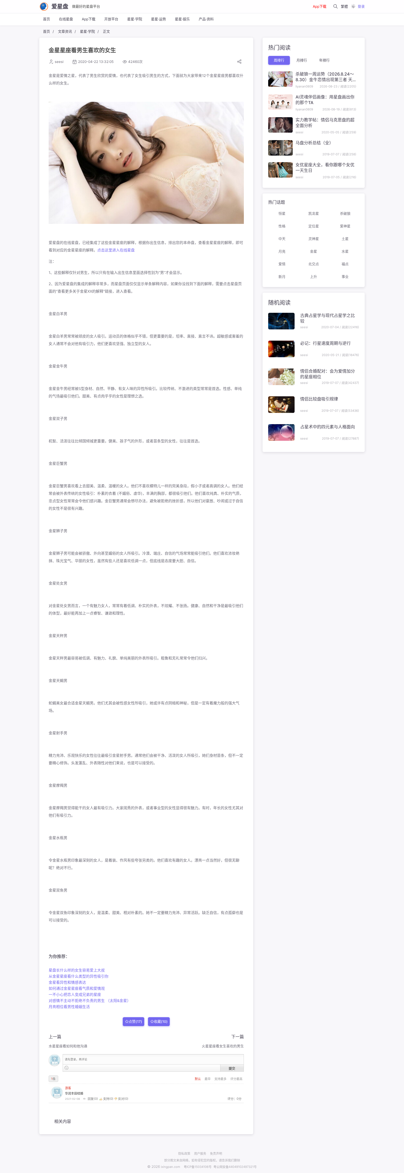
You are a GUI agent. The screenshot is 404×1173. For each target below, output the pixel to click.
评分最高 (236, 1079)
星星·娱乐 (182, 19)
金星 (313, 251)
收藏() (161, 1021)
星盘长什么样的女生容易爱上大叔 (77, 970)
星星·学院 (134, 19)
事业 (345, 276)
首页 (46, 19)
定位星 (313, 226)
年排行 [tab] (324, 60)
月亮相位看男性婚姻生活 (69, 1006)
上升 (313, 276)
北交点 (313, 264)
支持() (108, 1098)
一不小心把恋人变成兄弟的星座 (75, 994)
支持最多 (220, 1079)
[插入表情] (66, 1068)
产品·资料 (206, 19)
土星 (345, 239)
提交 (232, 1068)
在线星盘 (66, 19)
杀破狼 (345, 213)
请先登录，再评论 (76, 1059)
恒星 (281, 213)
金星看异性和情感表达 (67, 982)
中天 (281, 239)
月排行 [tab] (301, 60)
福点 (345, 264)
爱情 (281, 264)
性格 (281, 226)
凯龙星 (313, 213)
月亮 (281, 251)
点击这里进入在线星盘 (116, 250)
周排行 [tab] (279, 60)
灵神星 (313, 239)
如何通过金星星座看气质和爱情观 (77, 988)
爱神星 (345, 226)
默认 (198, 1079)
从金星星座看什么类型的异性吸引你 (78, 976)
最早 (208, 1079)
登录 (361, 6)
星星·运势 (158, 19)
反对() (122, 1098)
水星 (345, 251)
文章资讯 (65, 31)
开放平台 (111, 19)
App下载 (319, 6)
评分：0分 (234, 1098)
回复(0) (93, 1098)
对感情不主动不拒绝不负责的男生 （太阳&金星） (90, 1000)
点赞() (135, 1021)
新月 (281, 276)
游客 (68, 1088)
